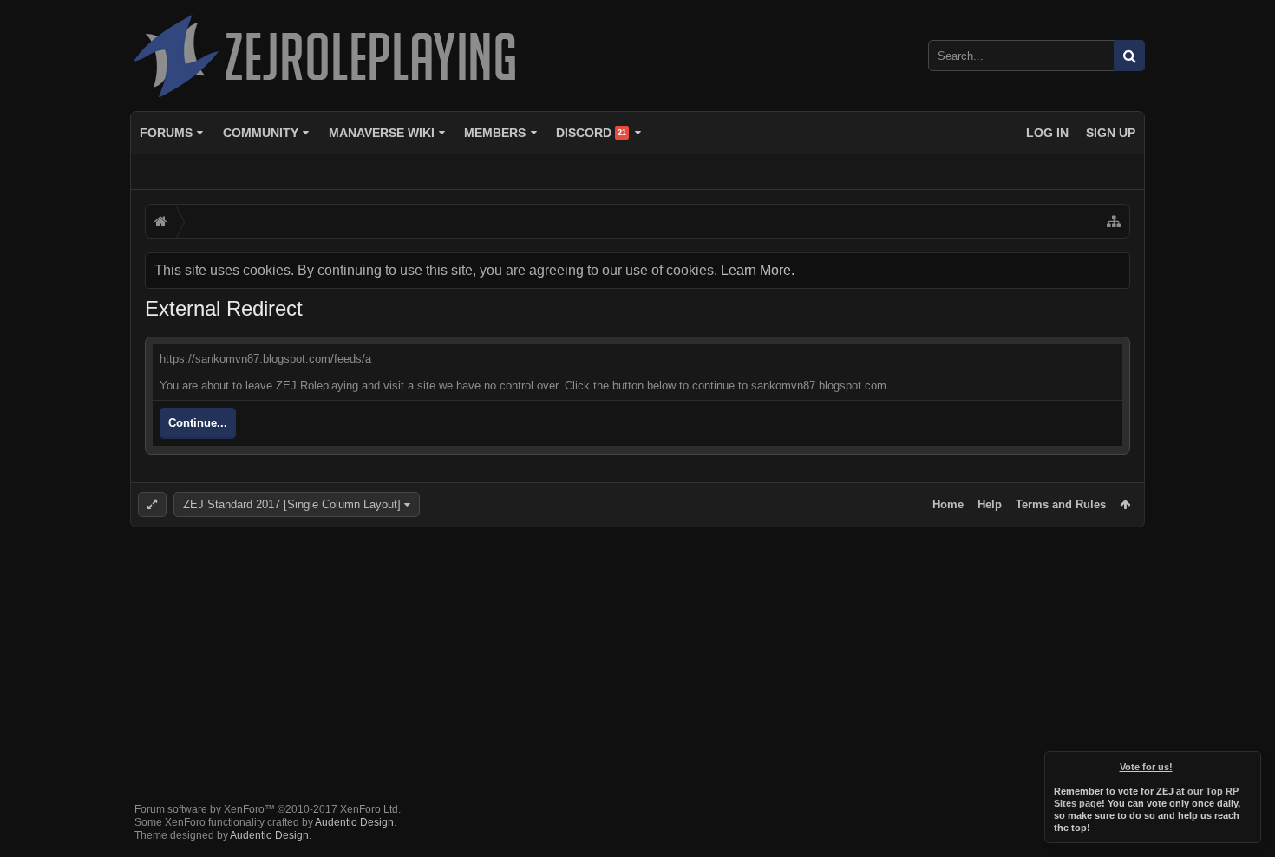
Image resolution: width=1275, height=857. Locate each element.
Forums (166, 133)
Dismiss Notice (1249, 763)
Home (948, 504)
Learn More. (757, 270)
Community (260, 133)
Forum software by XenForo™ (267, 809)
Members (495, 133)
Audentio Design (354, 822)
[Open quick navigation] (1113, 221)
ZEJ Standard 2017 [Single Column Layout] (292, 504)
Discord (591, 133)
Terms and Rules (1061, 504)
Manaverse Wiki (382, 133)
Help (990, 504)
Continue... (197, 422)
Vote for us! (1146, 767)
